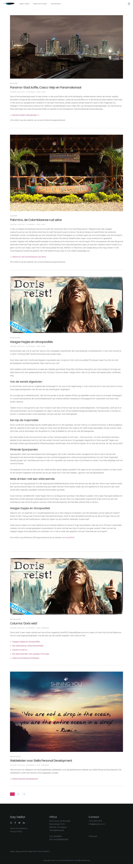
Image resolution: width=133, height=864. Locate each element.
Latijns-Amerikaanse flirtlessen (25, 658)
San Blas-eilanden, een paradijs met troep (30, 654)
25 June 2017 (14, 83)
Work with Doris (40, 3)
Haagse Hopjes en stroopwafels (31, 342)
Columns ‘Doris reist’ (23, 623)
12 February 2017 (15, 337)
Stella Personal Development (25, 779)
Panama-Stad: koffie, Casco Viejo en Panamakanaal (45, 87)
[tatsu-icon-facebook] (16, 823)
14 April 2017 (13, 215)
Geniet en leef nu (19, 650)
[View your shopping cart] (129, 3)
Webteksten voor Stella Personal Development (41, 761)
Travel (43, 92)
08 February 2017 (15, 756)
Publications (45, 628)
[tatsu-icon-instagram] (11, 823)
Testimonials (56, 3)
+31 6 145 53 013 (95, 821)
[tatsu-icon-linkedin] (24, 823)
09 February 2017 (15, 619)
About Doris (24, 3)
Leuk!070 (70, 537)
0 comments (30, 92)
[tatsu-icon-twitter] (19, 823)
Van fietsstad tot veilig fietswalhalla (28, 646)
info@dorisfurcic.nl (97, 824)
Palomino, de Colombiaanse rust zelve (36, 220)
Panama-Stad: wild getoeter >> (25, 115)
